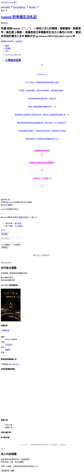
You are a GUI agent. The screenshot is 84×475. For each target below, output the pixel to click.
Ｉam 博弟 (18, 226)
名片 (7, 51)
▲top (3, 230)
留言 (26, 217)
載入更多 (4, 234)
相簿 (7, 46)
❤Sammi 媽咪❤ (6, 205)
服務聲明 (63, 445)
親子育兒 (17, 223)
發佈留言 (4, 247)
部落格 (7, 48)
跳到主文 (4, 23)
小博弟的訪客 (13, 60)
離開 (12, 471)
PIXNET (25, 445)
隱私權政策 (54, 445)
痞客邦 (21, 217)
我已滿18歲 (5, 471)
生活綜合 (18, 41)
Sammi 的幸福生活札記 (19, 17)
